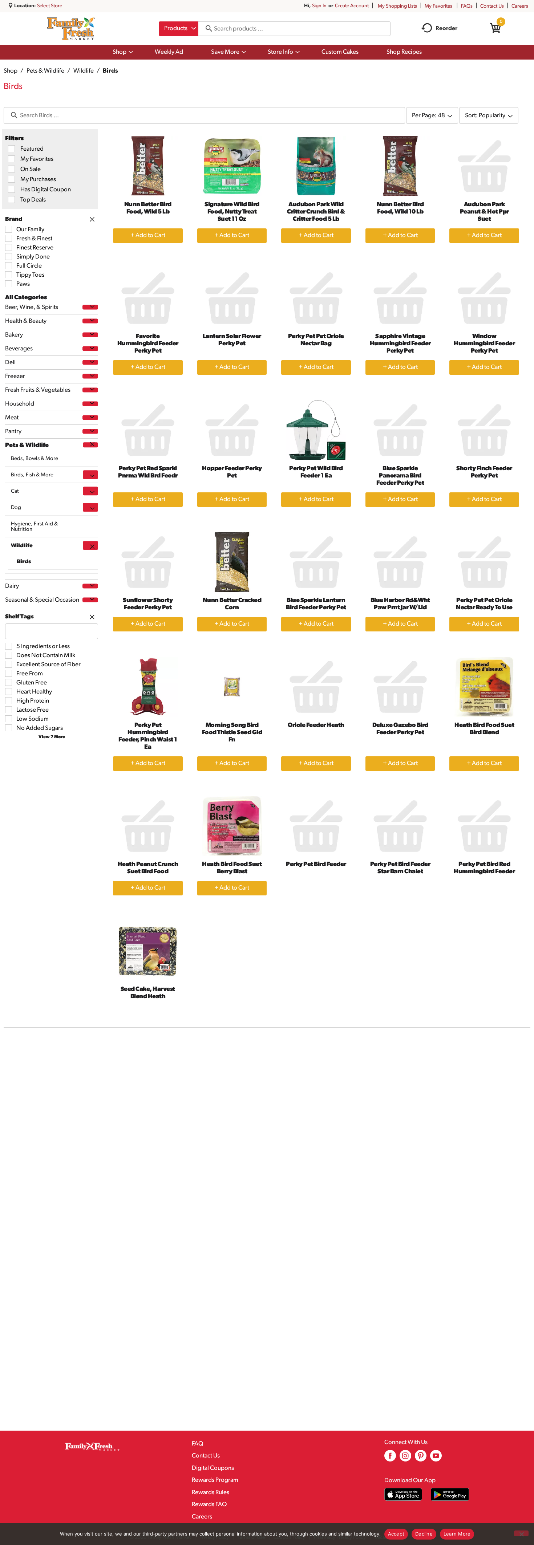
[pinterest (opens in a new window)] (420, 1458)
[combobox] (178, 28)
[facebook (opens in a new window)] (390, 1458)
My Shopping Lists (397, 6)
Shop (10, 71)
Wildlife (83, 71)
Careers (519, 6)
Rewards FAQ (209, 1504)
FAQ (197, 1444)
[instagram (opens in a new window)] (405, 1458)
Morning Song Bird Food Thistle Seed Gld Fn (232, 732)
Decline (424, 1534)
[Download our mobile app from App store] (403, 1494)
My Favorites (438, 6)
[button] (90, 307)
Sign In (319, 6)
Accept (396, 1534)
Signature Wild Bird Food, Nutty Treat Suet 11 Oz (232, 212)
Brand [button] (14, 219)
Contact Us (492, 6)
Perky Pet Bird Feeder (316, 864)
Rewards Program (215, 1480)
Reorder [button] (446, 29)
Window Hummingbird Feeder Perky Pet (484, 343)
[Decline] (521, 1533)
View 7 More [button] (52, 737)
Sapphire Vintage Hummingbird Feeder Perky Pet (400, 343)
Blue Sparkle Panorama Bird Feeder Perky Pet (400, 475)
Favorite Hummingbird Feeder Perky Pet (147, 343)
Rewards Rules (210, 1492)
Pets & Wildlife (45, 71)
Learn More (457, 1534)
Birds (110, 71)
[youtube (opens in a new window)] (436, 1458)
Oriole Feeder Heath (316, 725)
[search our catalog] (206, 28)
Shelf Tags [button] (19, 617)
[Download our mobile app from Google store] (450, 1494)
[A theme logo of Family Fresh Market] (71, 28)
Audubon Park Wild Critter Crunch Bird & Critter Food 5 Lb (316, 212)
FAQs (467, 6)
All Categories (26, 297)
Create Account (352, 6)
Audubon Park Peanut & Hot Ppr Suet (484, 212)
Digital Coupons (213, 1468)
